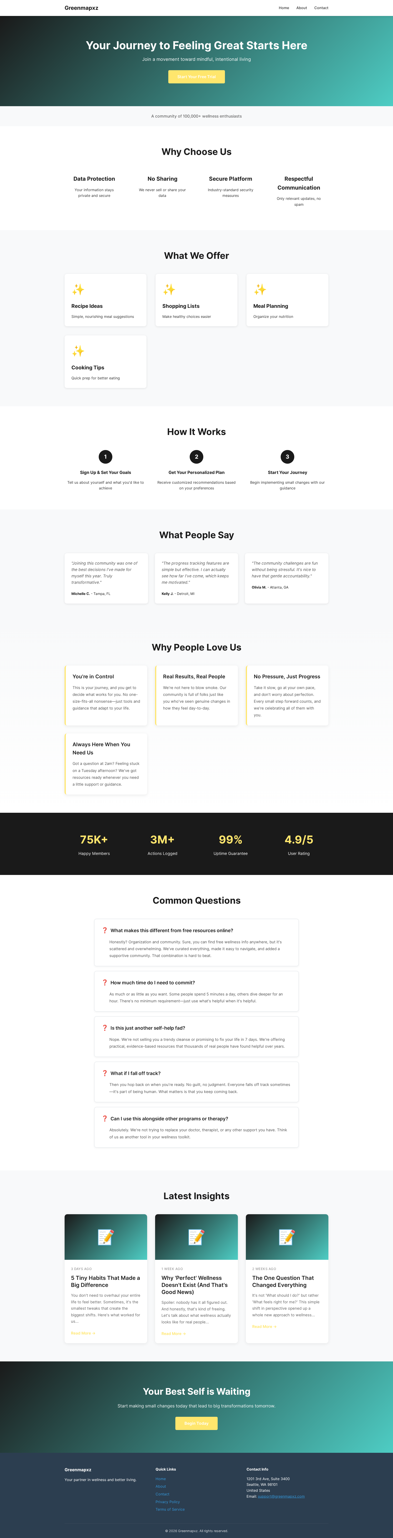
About (301, 7)
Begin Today (196, 1423)
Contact (321, 7)
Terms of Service (170, 1509)
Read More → (83, 1333)
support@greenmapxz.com (281, 1496)
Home (284, 7)
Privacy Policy (168, 1501)
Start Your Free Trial (196, 76)
